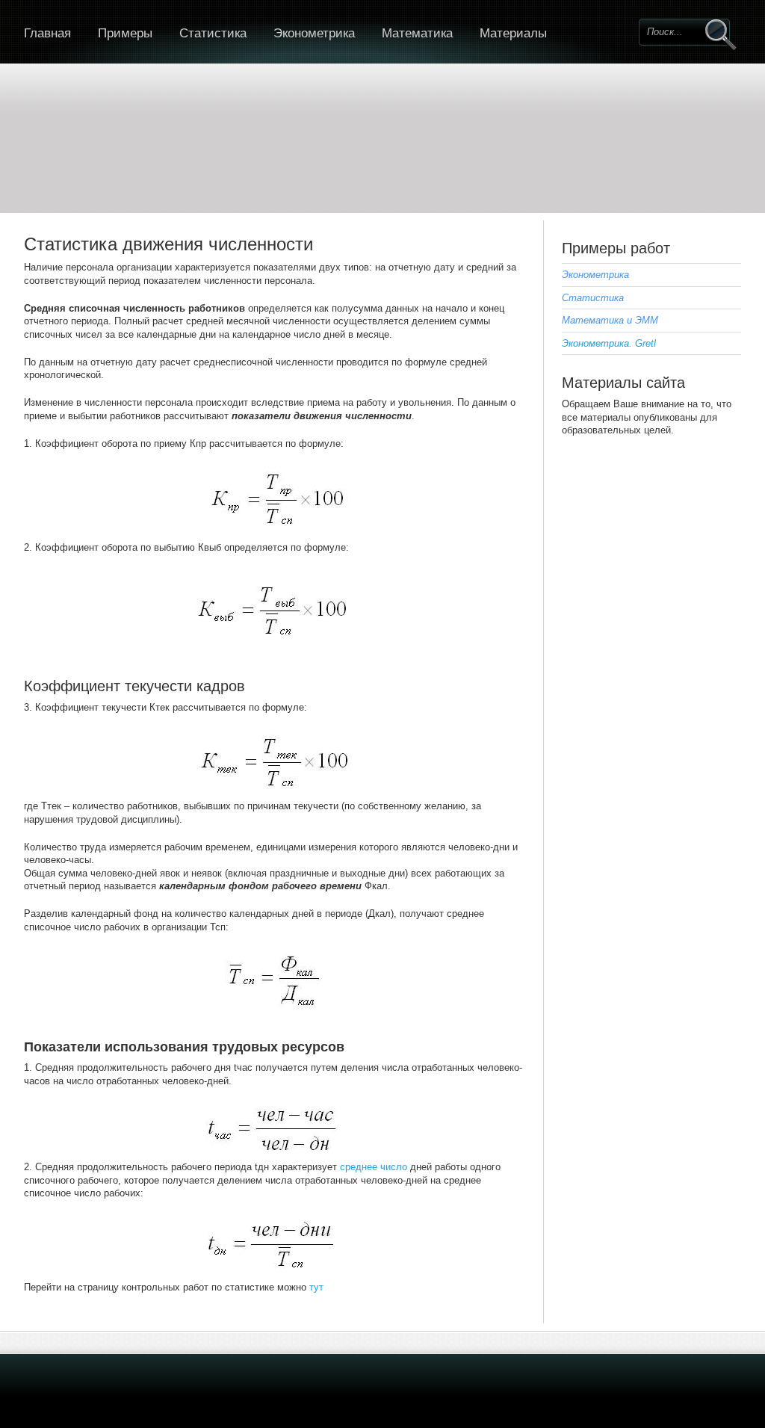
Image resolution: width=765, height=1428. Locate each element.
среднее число (373, 1166)
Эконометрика (314, 33)
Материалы (513, 33)
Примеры (125, 33)
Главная (47, 33)
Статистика (213, 33)
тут (316, 1287)
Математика (417, 33)
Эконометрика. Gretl (609, 343)
